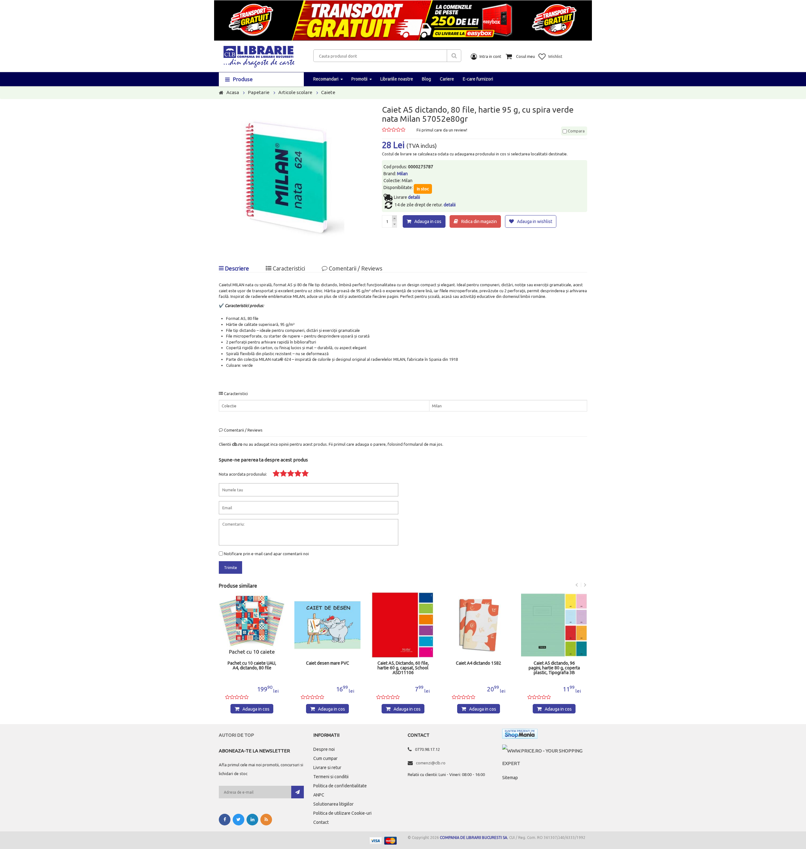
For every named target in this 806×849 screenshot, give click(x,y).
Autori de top (236, 735)
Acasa (232, 92)
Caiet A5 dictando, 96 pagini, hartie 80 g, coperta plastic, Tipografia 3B (554, 668)
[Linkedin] (252, 819)
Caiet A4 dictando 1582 (478, 663)
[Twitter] (238, 819)
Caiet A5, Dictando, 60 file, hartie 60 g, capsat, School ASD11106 (403, 668)
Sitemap (510, 777)
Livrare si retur (327, 767)
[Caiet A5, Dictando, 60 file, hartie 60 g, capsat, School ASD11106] (403, 625)
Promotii (359, 78)
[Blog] (266, 819)
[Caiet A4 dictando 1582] (479, 625)
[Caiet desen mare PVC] (327, 625)
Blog (426, 78)
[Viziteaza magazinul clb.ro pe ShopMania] (519, 735)
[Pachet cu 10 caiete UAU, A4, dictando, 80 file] (252, 625)
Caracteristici (288, 268)
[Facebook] (224, 819)
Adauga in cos (427, 221)
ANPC (318, 794)
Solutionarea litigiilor (333, 804)
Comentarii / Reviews (354, 268)
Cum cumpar (325, 758)
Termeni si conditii (331, 776)
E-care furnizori (478, 78)
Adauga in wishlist (534, 221)
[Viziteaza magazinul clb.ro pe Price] (544, 750)
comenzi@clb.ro (431, 763)
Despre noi (324, 749)
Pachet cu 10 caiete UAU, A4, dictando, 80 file (252, 665)
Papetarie (259, 92)
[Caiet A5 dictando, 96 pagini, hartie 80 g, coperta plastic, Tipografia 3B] (554, 625)
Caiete (328, 92)
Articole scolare (295, 92)
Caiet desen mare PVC (327, 663)
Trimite (230, 567)
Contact (321, 822)
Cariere (447, 78)
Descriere (236, 268)
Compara (576, 131)
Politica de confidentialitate (340, 785)
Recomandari (325, 78)
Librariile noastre (396, 78)
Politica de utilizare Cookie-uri (342, 813)
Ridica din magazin (479, 221)
